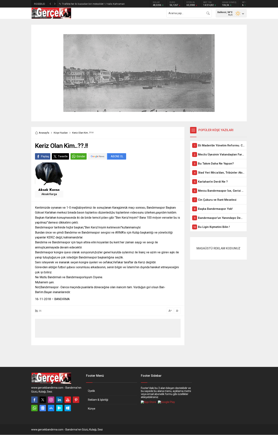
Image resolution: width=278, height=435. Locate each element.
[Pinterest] (76, 400)
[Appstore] (51, 408)
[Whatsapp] (34, 408)
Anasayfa (44, 132)
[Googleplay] (59, 408)
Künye (91, 408)
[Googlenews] (43, 408)
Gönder (81, 156)
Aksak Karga (49, 194)
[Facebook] (34, 400)
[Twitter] (43, 400)
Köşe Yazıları (61, 132)
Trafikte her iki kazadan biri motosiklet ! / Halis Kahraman (93, 3)
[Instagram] (51, 400)
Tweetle (63, 156)
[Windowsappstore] (67, 408)
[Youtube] (67, 400)
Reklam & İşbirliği (98, 399)
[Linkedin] (59, 400)
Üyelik (91, 390)
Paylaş (45, 156)
